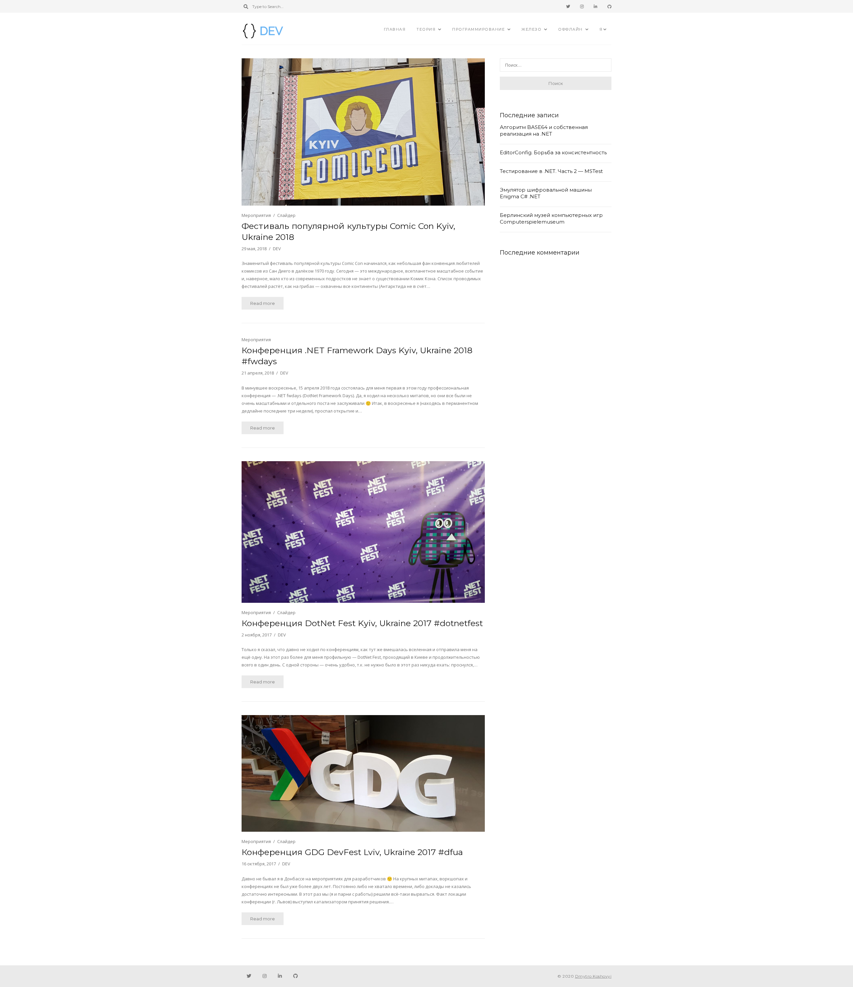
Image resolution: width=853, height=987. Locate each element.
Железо (531, 29)
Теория (426, 29)
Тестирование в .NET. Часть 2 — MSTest (551, 171)
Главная (395, 29)
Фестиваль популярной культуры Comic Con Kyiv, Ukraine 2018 (348, 231)
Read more (262, 303)
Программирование (478, 29)
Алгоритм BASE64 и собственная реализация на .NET (544, 130)
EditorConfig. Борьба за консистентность (553, 152)
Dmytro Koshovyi (593, 976)
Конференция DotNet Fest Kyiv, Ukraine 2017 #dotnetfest (362, 623)
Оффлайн (570, 29)
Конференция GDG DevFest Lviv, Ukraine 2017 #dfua (352, 852)
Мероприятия (256, 215)
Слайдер (286, 215)
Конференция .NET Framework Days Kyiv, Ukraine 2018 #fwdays (357, 355)
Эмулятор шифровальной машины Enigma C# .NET (546, 193)
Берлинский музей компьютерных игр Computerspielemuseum (551, 218)
